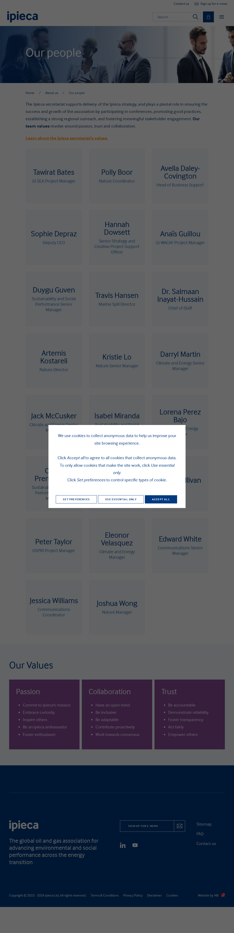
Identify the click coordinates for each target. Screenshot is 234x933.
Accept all (161, 499)
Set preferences (76, 499)
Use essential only (121, 499)
